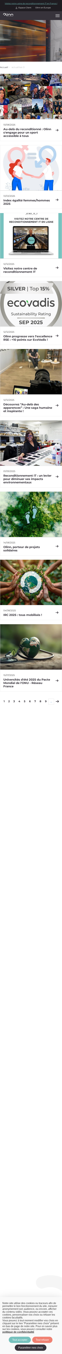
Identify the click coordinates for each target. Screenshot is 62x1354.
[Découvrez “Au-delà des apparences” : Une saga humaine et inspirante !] (31, 382)
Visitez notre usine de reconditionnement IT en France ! (31, 3)
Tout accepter (19, 1339)
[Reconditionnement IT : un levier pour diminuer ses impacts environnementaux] (31, 454)
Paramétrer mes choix (30, 1347)
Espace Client (24, 7)
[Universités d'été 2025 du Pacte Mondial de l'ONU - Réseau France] (31, 657)
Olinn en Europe (43, 7)
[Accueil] (8, 14)
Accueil (4, 67)
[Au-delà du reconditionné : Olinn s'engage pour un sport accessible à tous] (31, 107)
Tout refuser (42, 1339)
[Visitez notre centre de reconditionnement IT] (31, 245)
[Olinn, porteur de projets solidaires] (31, 523)
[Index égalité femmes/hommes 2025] (31, 177)
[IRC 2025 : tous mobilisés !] (31, 590)
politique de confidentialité (18, 1332)
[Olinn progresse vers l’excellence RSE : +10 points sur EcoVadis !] (31, 313)
